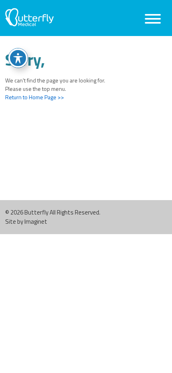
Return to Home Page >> (34, 97)
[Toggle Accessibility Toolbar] (18, 58)
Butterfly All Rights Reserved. (62, 212)
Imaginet (35, 221)
